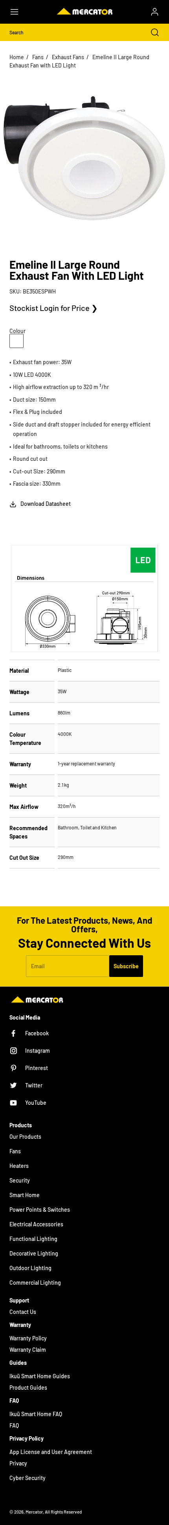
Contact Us (22, 1311)
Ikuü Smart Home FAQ (35, 1414)
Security (19, 1180)
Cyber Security (27, 1477)
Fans (38, 57)
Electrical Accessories (36, 1224)
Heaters (19, 1165)
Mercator (34, 1511)
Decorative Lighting (33, 1253)
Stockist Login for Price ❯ (53, 307)
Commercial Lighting (35, 1282)
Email (37, 966)
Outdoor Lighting (30, 1268)
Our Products (25, 1136)
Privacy (18, 1463)
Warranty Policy (28, 1338)
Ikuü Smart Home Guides (39, 1376)
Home (16, 57)
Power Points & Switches (39, 1209)
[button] (18, 12)
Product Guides (28, 1387)
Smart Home (24, 1195)
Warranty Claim (27, 1349)
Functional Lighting (33, 1238)
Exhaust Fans (68, 57)
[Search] (151, 32)
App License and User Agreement (50, 1451)
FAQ (14, 1425)
